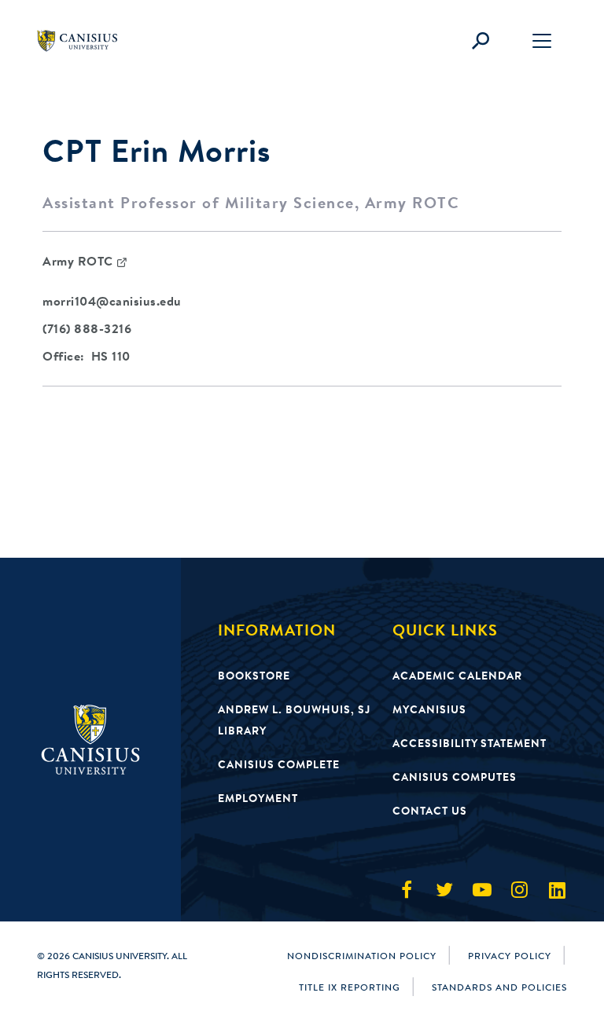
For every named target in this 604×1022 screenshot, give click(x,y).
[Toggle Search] (480, 41)
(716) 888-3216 (86, 328)
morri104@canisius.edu (112, 301)
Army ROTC (77, 260)
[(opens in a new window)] (406, 890)
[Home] (84, 41)
